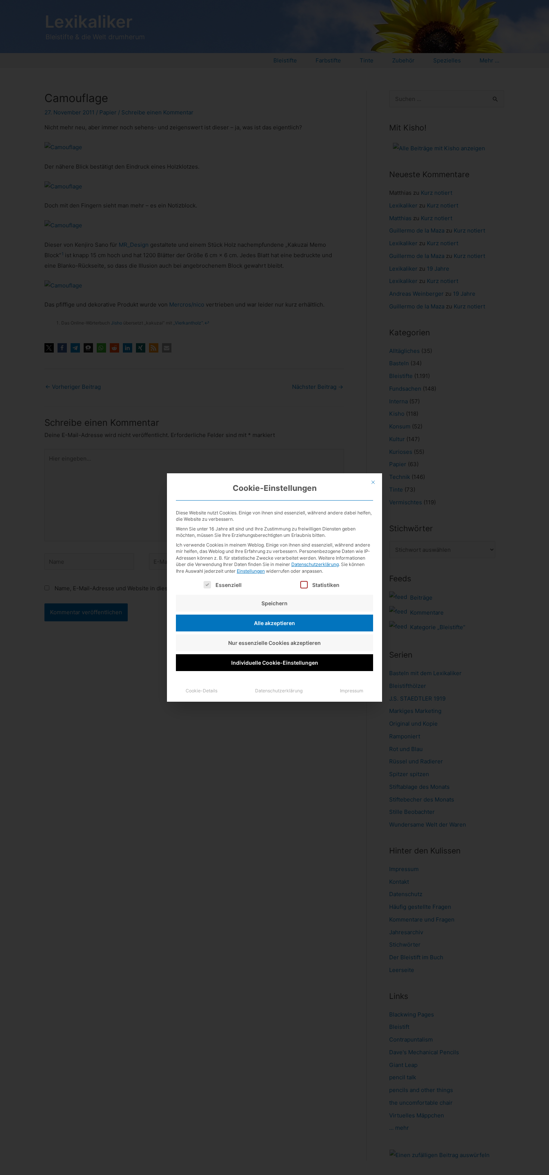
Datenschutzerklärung (315, 564)
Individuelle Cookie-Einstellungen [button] (274, 662)
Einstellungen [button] (251, 571)
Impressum (351, 690)
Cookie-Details (201, 690)
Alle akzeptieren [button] (274, 623)
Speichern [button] (274, 603)
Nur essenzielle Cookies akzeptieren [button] (274, 643)
